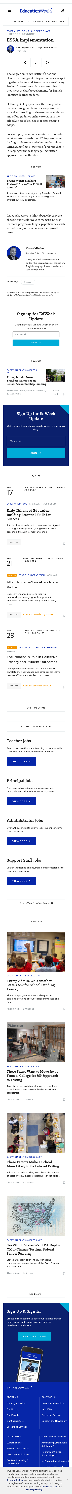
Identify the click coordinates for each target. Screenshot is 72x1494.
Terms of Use (49, 1486)
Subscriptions (14, 1442)
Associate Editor (33, 253)
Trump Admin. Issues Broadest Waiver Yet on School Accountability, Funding (26, 381)
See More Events (36, 708)
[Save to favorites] (36, 62)
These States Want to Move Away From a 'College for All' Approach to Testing (32, 1075)
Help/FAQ (47, 1409)
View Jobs (20, 761)
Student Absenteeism (32, 575)
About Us (12, 1397)
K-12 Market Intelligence (55, 1461)
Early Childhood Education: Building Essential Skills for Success (29, 515)
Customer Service (51, 1415)
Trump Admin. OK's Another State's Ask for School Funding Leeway (31, 985)
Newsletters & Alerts (18, 1448)
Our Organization (16, 1403)
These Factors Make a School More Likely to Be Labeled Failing (33, 1164)
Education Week (49, 253)
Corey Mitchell (26, 47)
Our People (13, 1415)
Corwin (50, 614)
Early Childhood (17, 504)
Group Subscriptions (18, 1454)
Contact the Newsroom (54, 1421)
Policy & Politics (34, 21)
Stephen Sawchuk (35, 390)
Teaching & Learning (56, 21)
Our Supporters (15, 1421)
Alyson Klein (13, 1009)
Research (28, 282)
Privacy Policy (15, 1480)
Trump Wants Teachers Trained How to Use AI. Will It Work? (24, 184)
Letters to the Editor (53, 1403)
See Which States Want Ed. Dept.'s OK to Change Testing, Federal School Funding (33, 1249)
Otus (48, 685)
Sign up (36, 453)
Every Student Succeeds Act (29, 31)
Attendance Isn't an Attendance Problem (32, 584)
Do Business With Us (54, 1436)
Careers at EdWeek (17, 1427)
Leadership (17, 21)
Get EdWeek (14, 1436)
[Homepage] (36, 10)
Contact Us (49, 1397)
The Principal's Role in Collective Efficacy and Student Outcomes (32, 659)
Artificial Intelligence (21, 176)
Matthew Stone (15, 390)
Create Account (35, 1336)
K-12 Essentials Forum (42, 504)
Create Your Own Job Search (35, 903)
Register (14, 542)
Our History (13, 1409)
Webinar (52, 575)
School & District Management (38, 647)
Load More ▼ (36, 1294)
